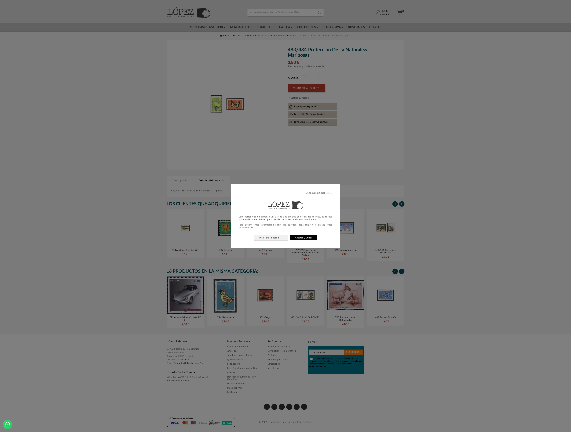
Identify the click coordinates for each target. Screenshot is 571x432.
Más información (271, 237)
